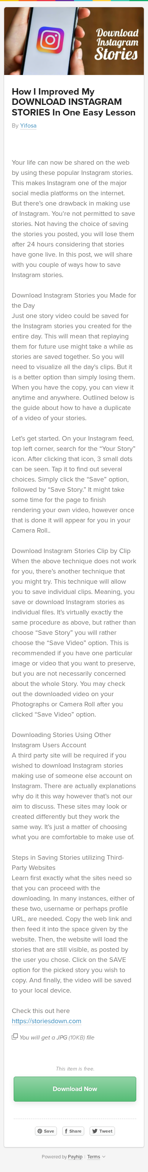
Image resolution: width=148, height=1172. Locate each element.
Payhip (75, 1157)
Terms (93, 1157)
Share (75, 1131)
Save (48, 1131)
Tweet (105, 1131)
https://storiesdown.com (47, 1021)
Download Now (75, 1089)
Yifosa (28, 125)
